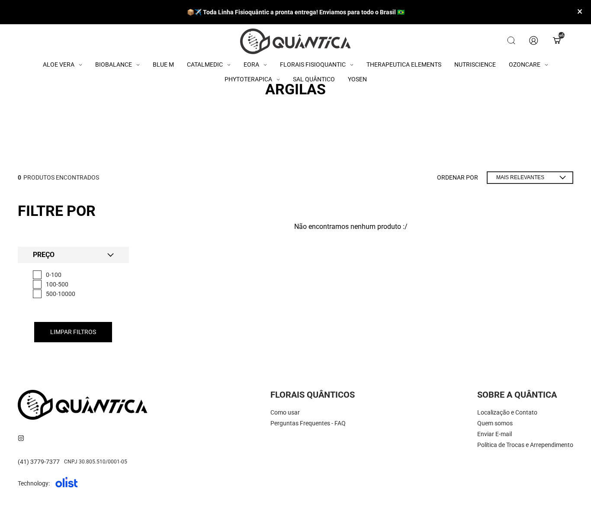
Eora (251, 64)
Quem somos (495, 423)
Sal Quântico (314, 79)
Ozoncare (524, 64)
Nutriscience (475, 64)
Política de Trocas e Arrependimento (525, 444)
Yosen (357, 79)
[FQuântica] (295, 41)
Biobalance (113, 64)
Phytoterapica (248, 79)
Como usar (285, 412)
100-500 (57, 284)
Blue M (163, 64)
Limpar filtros (73, 331)
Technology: (34, 483)
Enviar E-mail (494, 434)
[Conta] (533, 41)
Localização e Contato (507, 412)
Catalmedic (205, 64)
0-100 (53, 274)
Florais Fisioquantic (313, 64)
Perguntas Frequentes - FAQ (308, 423)
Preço (44, 255)
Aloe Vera (58, 64)
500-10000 (60, 293)
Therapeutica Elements (403, 64)
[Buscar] (511, 41)
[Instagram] (21, 438)
